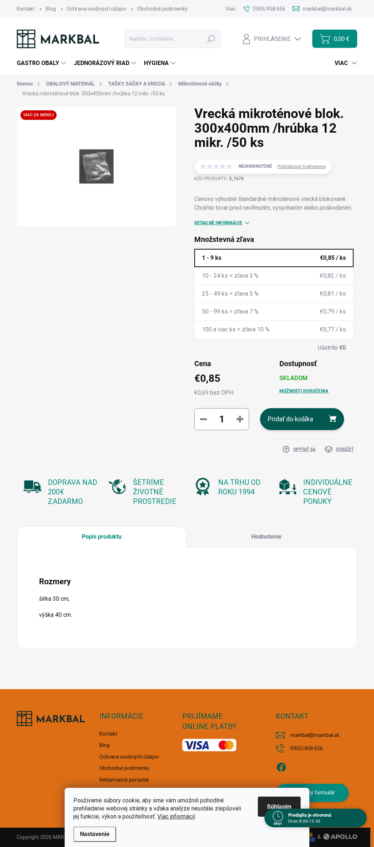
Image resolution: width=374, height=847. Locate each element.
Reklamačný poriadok (124, 780)
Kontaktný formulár (312, 792)
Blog (51, 9)
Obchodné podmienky (162, 9)
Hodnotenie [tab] (266, 536)
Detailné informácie (218, 222)
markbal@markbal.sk (314, 735)
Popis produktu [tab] (102, 536)
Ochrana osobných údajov (96, 9)
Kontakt (26, 9)
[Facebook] (281, 765)
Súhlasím (279, 806)
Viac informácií (176, 816)
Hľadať (211, 39)
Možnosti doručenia (303, 391)
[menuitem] (42, 63)
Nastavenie (95, 834)
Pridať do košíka (290, 419)
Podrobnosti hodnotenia (302, 166)
